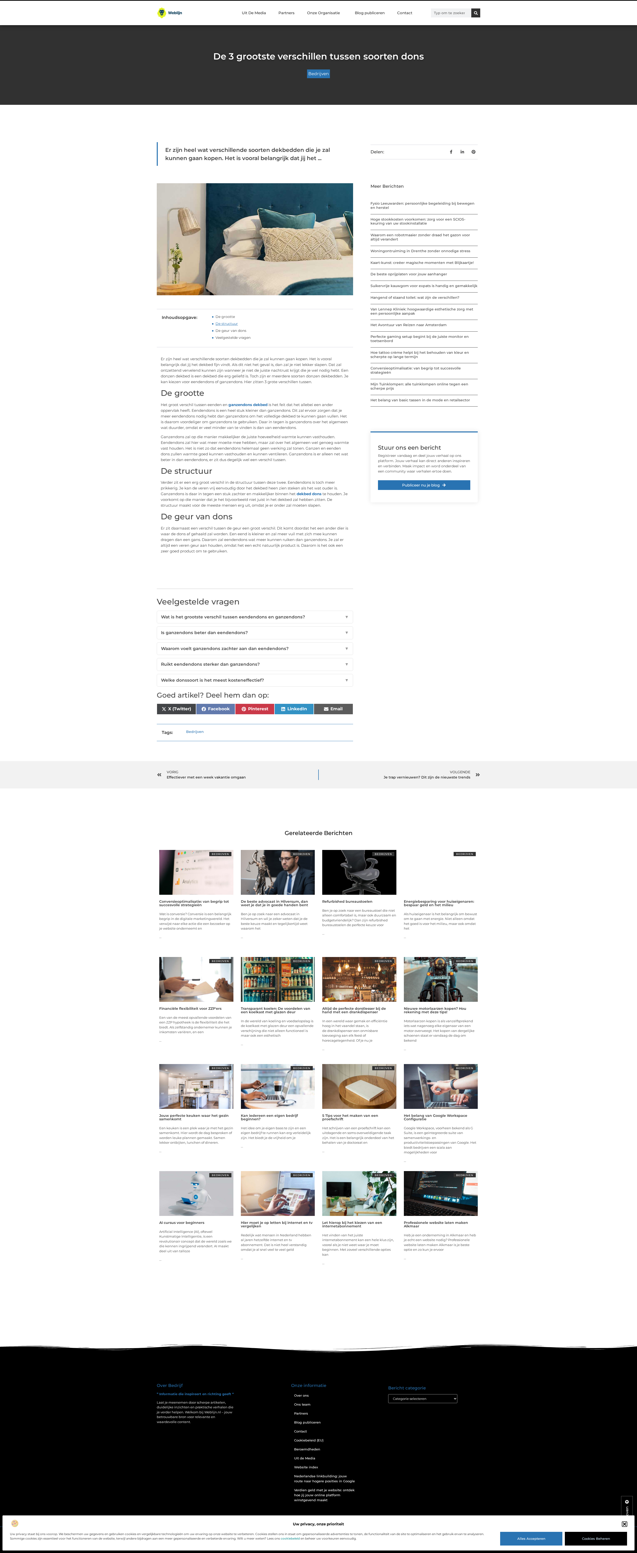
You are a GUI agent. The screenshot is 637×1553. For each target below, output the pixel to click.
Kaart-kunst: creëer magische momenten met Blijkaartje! (422, 262)
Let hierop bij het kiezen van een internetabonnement (352, 1224)
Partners (286, 12)
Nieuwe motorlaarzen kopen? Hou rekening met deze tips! (435, 1010)
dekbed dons (309, 493)
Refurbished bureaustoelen (347, 901)
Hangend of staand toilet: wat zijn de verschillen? (415, 297)
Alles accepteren (531, 1539)
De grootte (225, 316)
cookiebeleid (290, 1538)
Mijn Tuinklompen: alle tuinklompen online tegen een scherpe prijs (419, 386)
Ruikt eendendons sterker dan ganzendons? (255, 664)
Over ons (301, 1395)
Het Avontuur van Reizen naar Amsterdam (409, 325)
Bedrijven (318, 73)
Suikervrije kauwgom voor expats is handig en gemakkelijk (424, 286)
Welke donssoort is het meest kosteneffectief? (255, 680)
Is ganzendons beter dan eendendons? (255, 632)
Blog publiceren (370, 12)
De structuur (226, 323)
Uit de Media (304, 1458)
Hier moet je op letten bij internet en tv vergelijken (277, 1224)
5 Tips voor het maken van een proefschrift (350, 1117)
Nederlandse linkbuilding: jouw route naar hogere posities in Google (324, 1478)
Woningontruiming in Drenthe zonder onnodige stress (420, 251)
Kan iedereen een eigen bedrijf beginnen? (269, 1117)
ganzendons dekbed (247, 404)
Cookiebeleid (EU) (308, 1440)
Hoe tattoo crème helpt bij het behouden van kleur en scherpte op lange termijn (420, 354)
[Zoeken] (475, 12)
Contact (404, 12)
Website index (306, 1467)
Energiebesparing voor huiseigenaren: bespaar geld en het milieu (439, 903)
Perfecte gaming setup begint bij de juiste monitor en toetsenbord (420, 338)
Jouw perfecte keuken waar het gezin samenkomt (194, 1117)
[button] (624, 1524)
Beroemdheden (307, 1449)
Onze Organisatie (323, 12)
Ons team (302, 1404)
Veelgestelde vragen (233, 337)
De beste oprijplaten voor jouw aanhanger (409, 274)
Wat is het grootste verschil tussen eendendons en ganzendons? (255, 616)
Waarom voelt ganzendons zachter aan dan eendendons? (255, 648)
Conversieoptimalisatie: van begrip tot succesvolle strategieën (416, 370)
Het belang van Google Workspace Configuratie (435, 1117)
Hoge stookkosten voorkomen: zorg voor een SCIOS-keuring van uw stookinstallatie (418, 221)
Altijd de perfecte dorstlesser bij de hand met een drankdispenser (354, 1010)
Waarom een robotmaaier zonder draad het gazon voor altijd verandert (420, 237)
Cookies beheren (596, 1539)
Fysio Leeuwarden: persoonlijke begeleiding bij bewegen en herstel (423, 205)
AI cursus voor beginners (181, 1222)
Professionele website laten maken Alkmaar (436, 1224)
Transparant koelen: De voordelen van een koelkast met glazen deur (275, 1010)
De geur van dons (230, 330)
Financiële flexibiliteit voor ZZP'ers (190, 1008)
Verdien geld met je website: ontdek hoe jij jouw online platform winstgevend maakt (324, 1495)
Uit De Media (254, 12)
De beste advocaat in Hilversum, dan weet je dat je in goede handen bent (274, 903)
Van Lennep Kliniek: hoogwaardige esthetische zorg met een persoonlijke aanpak (422, 311)
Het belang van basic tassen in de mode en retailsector (420, 400)
